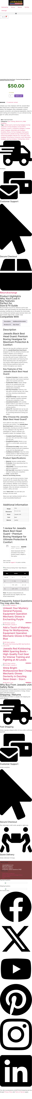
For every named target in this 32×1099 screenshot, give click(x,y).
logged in (13, 562)
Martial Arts (19, 121)
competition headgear (18, 128)
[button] (16, 13)
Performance (10, 137)
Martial (20, 7)
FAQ (3, 878)
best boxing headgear (19, 125)
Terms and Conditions (8, 873)
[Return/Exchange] (16, 290)
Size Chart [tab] (16, 324)
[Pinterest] (16, 1015)
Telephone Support (7, 868)
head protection (5, 133)
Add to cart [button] (10, 682)
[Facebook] (16, 922)
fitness (9, 132)
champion (3, 128)
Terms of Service (20, 1092)
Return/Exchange (8, 292)
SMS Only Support (7, 866)
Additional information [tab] (19, 321)
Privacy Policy (6, 876)
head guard (25, 132)
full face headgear (16, 132)
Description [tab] (7, 321)
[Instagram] (16, 1052)
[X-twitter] (16, 954)
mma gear (23, 135)
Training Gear (21, 139)
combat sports (8, 125)
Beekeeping (4, 7)
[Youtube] (16, 982)
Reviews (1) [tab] (7, 324)
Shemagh (4, 10)
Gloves (13, 7)
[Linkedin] (16, 1088)
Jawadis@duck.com (7, 865)
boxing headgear (12, 126)
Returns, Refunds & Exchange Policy (12, 875)
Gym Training (11, 121)
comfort (9, 128)
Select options (11, 623)
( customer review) (12, 102)
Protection (17, 137)
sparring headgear (12, 139)
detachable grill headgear (18, 130)
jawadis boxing (14, 133)
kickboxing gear (24, 133)
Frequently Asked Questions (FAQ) (11, 869)
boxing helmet (22, 126)
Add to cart (19, 96)
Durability (3, 132)
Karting (27, 7)
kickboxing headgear (7, 135)
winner (27, 139)
